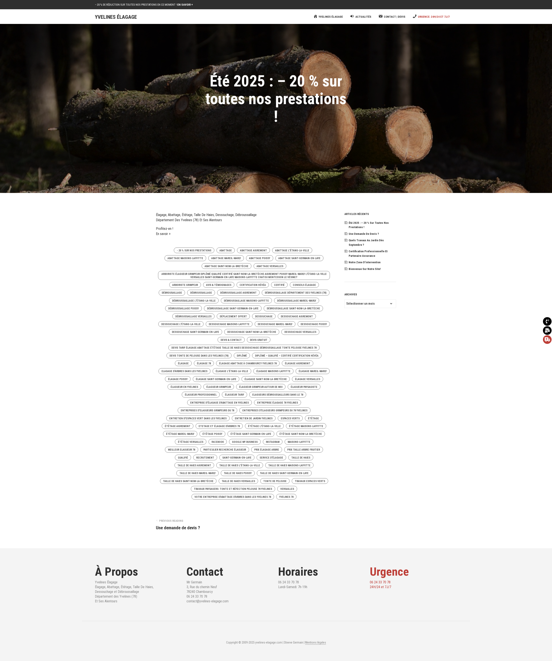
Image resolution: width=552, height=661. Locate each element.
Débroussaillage (201, 292)
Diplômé (242, 355)
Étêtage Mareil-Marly (180, 433)
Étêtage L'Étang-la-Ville (264, 426)
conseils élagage (304, 285)
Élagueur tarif (234, 394)
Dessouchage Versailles (300, 332)
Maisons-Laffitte (299, 441)
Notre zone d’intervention (365, 262)
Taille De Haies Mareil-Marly (197, 473)
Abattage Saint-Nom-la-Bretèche (226, 266)
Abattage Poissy (259, 258)
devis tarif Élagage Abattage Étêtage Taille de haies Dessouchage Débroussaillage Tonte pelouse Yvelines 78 (244, 347)
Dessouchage (264, 316)
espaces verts (290, 418)
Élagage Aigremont (297, 363)
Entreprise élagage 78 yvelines (277, 402)
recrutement (205, 457)
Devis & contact (231, 339)
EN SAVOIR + (185, 4)
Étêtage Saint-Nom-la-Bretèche (300, 433)
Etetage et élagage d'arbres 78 (219, 426)
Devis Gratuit (258, 339)
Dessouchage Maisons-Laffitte (229, 324)
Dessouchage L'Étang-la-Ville (181, 324)
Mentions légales (315, 642)
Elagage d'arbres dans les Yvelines (184, 371)
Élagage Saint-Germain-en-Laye (216, 379)
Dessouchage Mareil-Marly (275, 324)
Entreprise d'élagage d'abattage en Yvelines (219, 402)
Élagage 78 (204, 363)
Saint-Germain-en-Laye (236, 457)
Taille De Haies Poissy (238, 473)
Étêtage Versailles (190, 441)
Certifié (279, 285)
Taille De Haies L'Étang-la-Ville (239, 465)
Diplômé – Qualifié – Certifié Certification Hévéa (286, 355)
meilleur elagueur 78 (181, 449)
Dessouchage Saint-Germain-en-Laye (195, 332)
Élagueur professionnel (201, 394)
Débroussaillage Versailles (193, 316)
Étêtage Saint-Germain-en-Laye (251, 433)
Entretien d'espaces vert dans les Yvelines (198, 418)
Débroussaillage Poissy (183, 308)
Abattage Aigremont (253, 250)
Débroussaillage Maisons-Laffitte (246, 300)
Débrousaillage (172, 292)
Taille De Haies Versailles (238, 481)
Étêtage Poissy (212, 433)
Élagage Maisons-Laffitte (273, 371)
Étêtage (313, 418)
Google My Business (245, 441)
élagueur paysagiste (304, 386)
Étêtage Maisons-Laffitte (306, 426)
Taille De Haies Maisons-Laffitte (289, 465)
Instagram (272, 441)
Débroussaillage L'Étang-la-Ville (194, 300)
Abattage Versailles (270, 266)
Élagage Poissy (178, 379)
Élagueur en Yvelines (184, 386)
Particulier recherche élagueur (224, 449)
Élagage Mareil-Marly (313, 371)
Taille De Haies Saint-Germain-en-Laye (284, 473)
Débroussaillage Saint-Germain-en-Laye (233, 308)
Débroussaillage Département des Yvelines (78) (295, 292)
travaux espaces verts (310, 481)
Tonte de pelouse (275, 481)
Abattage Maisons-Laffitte (185, 258)
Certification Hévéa (253, 285)
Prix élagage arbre (266, 449)
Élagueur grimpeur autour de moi (260, 386)
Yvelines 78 (286, 496)
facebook (218, 441)
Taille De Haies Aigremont (194, 465)
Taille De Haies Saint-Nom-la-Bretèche (188, 481)
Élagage (183, 363)
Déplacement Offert (233, 316)
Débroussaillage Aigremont (238, 292)
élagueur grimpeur (218, 386)
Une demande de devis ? (364, 233)
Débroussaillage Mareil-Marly (296, 300)
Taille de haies (300, 457)
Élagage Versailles (307, 379)
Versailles (287, 488)
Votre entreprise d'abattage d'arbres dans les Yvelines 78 (232, 496)
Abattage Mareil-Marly (226, 258)
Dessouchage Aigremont (297, 316)
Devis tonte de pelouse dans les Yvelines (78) (199, 355)
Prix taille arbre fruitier (303, 449)
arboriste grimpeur (185, 285)
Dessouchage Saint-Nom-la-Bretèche (251, 332)
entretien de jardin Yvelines (254, 418)
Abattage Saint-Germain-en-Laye (299, 258)
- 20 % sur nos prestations (194, 250)
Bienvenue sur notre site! (365, 269)
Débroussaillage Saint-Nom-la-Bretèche (293, 308)
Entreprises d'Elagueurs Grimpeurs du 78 (207, 410)
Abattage (226, 250)
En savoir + (163, 234)
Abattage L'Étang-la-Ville (292, 250)
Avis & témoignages (218, 285)
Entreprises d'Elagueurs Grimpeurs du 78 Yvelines (274, 410)
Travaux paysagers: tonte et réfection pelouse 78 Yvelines (233, 488)
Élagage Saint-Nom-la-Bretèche (266, 379)
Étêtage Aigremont (177, 426)
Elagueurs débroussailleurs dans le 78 (277, 394)
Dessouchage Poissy (314, 324)
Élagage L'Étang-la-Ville (232, 371)
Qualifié (183, 457)
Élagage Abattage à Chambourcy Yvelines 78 (248, 363)
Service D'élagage (271, 457)
